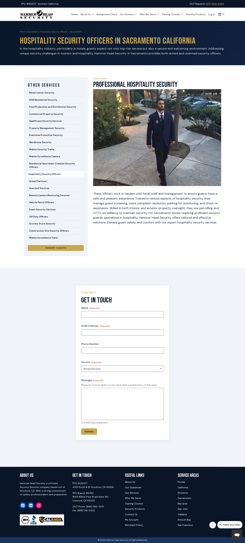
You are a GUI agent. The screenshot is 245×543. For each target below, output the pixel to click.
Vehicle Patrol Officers (41, 202)
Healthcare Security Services (45, 121)
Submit (89, 431)
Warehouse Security (40, 142)
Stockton (183, 492)
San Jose (183, 508)
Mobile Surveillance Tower (43, 237)
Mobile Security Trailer (42, 149)
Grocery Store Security (42, 223)
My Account (131, 519)
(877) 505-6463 (215, 3)
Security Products (196, 14)
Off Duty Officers (38, 216)
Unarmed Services (39, 188)
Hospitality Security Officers (44, 174)
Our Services (127, 14)
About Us (85, 14)
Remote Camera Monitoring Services (49, 195)
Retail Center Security (41, 92)
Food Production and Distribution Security (52, 106)
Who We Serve (148, 14)
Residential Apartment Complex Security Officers (52, 165)
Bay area (182, 503)
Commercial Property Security (46, 114)
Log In (211, 14)
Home (74, 14)
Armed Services (37, 181)
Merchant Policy (134, 525)
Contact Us (131, 514)
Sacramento (33, 31)
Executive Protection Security (46, 135)
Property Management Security (46, 128)
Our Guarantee (133, 487)
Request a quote (55, 248)
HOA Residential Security (43, 99)
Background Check (107, 14)
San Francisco (185, 525)
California (183, 487)
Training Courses (171, 14)
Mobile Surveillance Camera (44, 156)
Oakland (182, 514)
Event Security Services (42, 209)
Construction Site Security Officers (49, 230)
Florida (181, 481)
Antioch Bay (184, 519)
